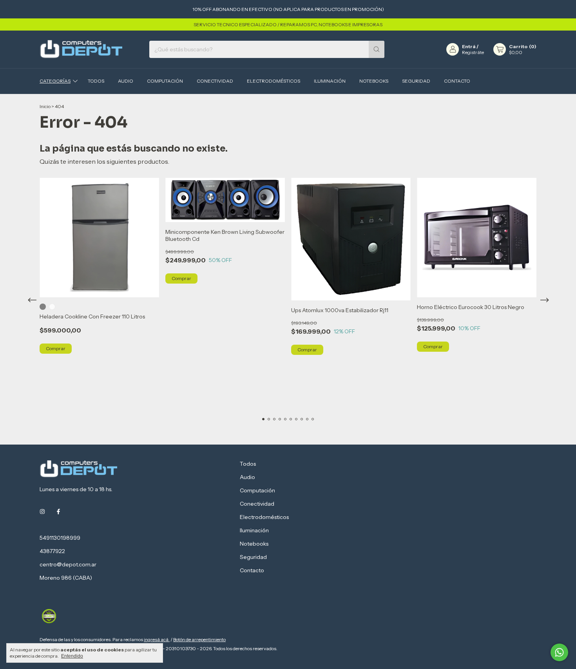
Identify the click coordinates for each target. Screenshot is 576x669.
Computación (165, 81)
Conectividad (215, 81)
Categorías (55, 81)
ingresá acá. (157, 639)
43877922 (52, 551)
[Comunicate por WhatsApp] (559, 652)
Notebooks (373, 81)
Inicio (45, 106)
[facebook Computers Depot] (58, 511)
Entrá (469, 46)
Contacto (457, 81)
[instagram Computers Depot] (42, 511)
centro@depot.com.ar (68, 564)
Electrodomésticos (273, 81)
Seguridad (416, 81)
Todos (96, 81)
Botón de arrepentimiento (199, 639)
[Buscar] (376, 49)
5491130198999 (60, 537)
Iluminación (330, 81)
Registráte (473, 52)
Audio (125, 81)
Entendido (72, 656)
